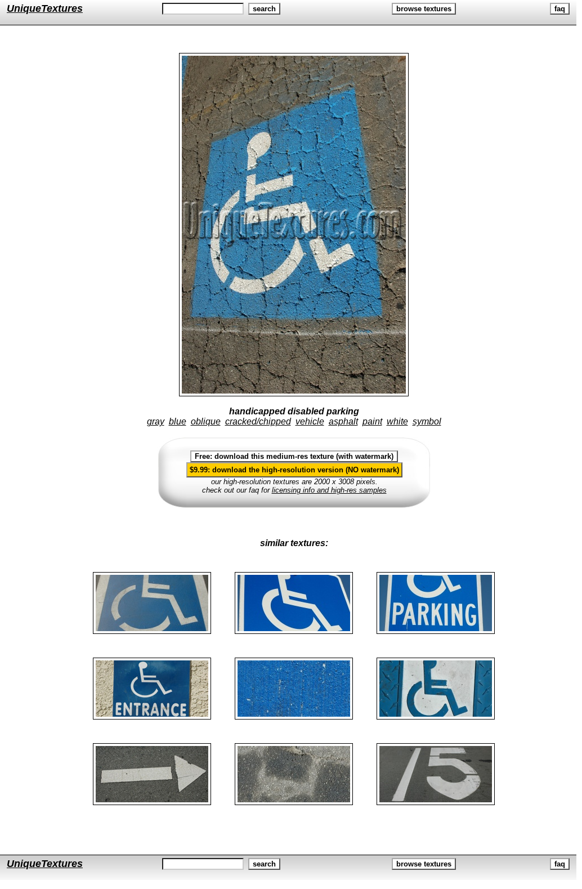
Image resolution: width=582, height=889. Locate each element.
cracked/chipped (258, 421)
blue (177, 421)
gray (155, 421)
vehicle (310, 421)
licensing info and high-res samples (329, 490)
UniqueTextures (45, 8)
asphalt (343, 421)
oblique (206, 421)
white (397, 421)
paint (372, 421)
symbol (427, 421)
